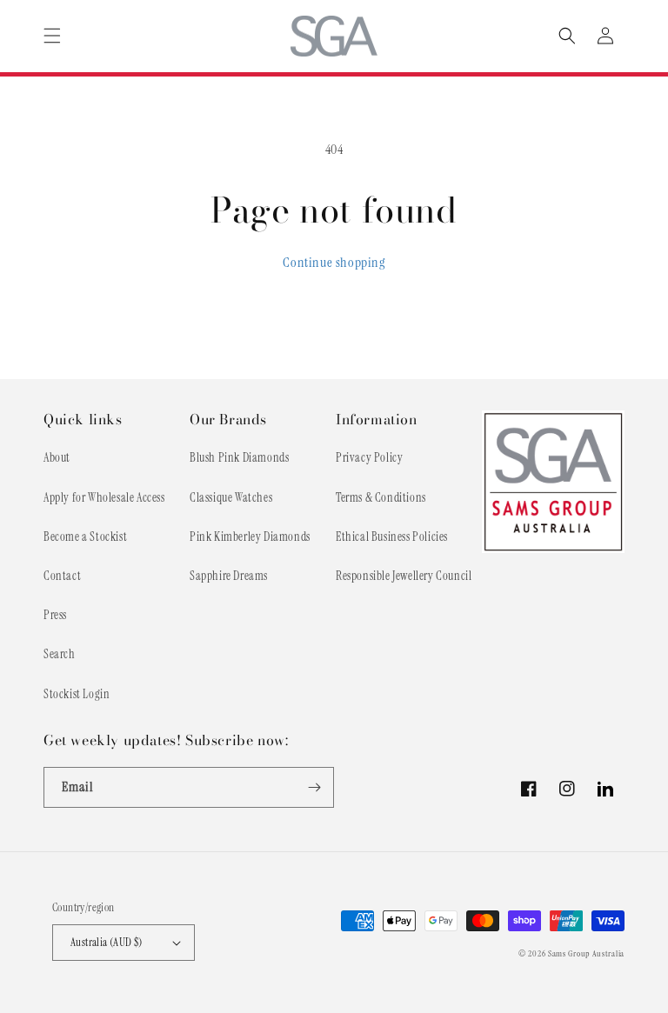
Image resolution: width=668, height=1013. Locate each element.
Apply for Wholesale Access (104, 497)
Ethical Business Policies (392, 536)
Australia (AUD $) (106, 942)
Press (55, 615)
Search (59, 654)
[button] (52, 36)
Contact (62, 575)
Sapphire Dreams (229, 575)
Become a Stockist (85, 536)
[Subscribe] (314, 787)
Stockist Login (76, 694)
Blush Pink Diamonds (239, 457)
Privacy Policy (369, 457)
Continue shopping (333, 262)
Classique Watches (231, 497)
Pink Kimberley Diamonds (250, 536)
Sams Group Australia (586, 953)
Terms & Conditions (381, 497)
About (56, 457)
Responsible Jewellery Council (403, 575)
